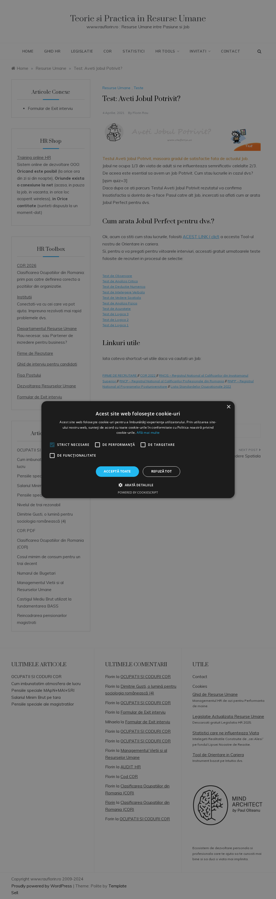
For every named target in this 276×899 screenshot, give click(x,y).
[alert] (138, 449)
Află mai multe (148, 432)
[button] (137, 485)
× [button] (228, 407)
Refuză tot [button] (161, 471)
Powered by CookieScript (138, 492)
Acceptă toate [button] (117, 471)
